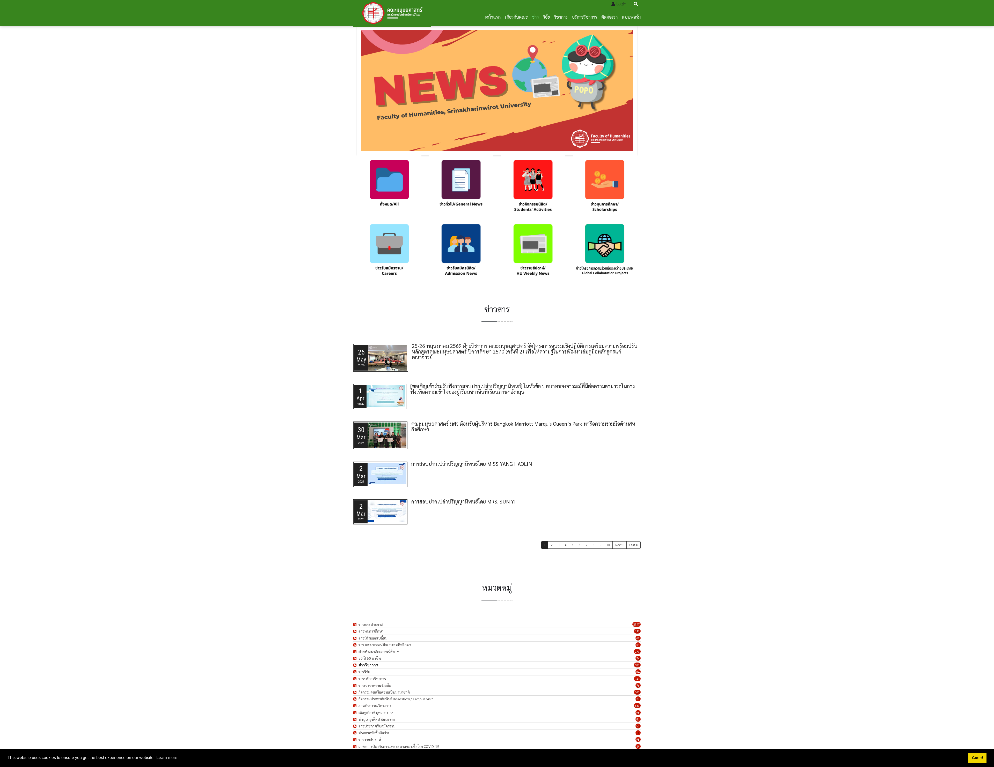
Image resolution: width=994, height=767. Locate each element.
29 (638, 699)
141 (637, 679)
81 (638, 719)
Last (632, 545)
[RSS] (355, 624)
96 (638, 713)
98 (638, 739)
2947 (636, 624)
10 (608, 545)
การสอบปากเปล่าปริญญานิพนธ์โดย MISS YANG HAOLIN (471, 463)
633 (637, 706)
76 (638, 685)
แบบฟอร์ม (631, 17)
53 (638, 726)
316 (637, 631)
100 (637, 665)
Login (621, 4)
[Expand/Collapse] (398, 651)
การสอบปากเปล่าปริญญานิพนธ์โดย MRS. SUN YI (463, 501)
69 (638, 638)
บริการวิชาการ (584, 17)
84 (638, 672)
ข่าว (535, 17)
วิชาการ (561, 17)
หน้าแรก (493, 17)
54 (638, 658)
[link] (389, 187)
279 (637, 651)
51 (638, 645)
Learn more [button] (166, 757)
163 (637, 692)
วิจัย (546, 17)
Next (618, 545)
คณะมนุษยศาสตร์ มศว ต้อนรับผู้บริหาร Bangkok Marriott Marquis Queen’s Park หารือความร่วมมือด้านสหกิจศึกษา (523, 426)
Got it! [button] (977, 758)
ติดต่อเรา (609, 17)
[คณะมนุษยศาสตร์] (392, 13)
